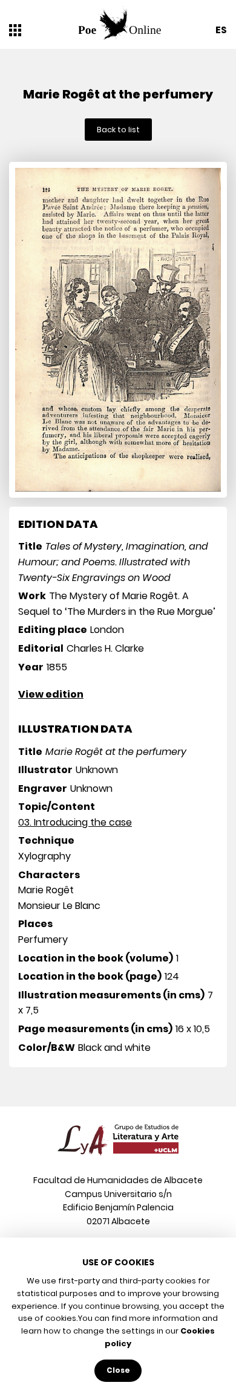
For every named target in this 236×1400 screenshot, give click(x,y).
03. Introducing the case (75, 822)
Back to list (118, 129)
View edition (51, 694)
